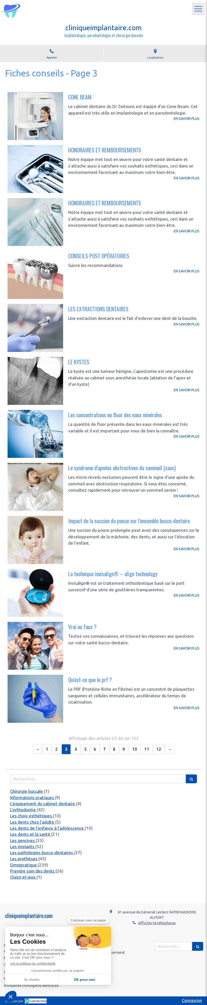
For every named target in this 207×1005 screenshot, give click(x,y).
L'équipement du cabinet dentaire (43, 803)
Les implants (22, 846)
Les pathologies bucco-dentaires (42, 852)
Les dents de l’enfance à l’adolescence (47, 828)
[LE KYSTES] (35, 381)
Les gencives (23, 840)
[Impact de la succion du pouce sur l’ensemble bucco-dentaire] (35, 540)
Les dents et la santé (30, 834)
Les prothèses (24, 858)
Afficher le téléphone (157, 923)
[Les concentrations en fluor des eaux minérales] (35, 434)
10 (134, 749)
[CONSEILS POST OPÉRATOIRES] (35, 275)
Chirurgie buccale (27, 791)
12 (158, 749)
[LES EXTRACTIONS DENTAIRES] (35, 328)
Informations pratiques (32, 797)
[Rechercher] (191, 778)
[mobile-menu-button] (198, 9)
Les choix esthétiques (31, 815)
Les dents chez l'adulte (32, 822)
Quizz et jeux (23, 877)
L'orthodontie (23, 809)
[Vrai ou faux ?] (35, 646)
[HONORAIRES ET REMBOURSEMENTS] (35, 169)
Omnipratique (24, 864)
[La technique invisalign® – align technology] (35, 593)
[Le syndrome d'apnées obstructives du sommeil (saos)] (35, 487)
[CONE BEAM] (35, 116)
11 (146, 749)
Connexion (192, 1000)
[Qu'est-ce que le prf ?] (35, 699)
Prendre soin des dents (33, 871)
